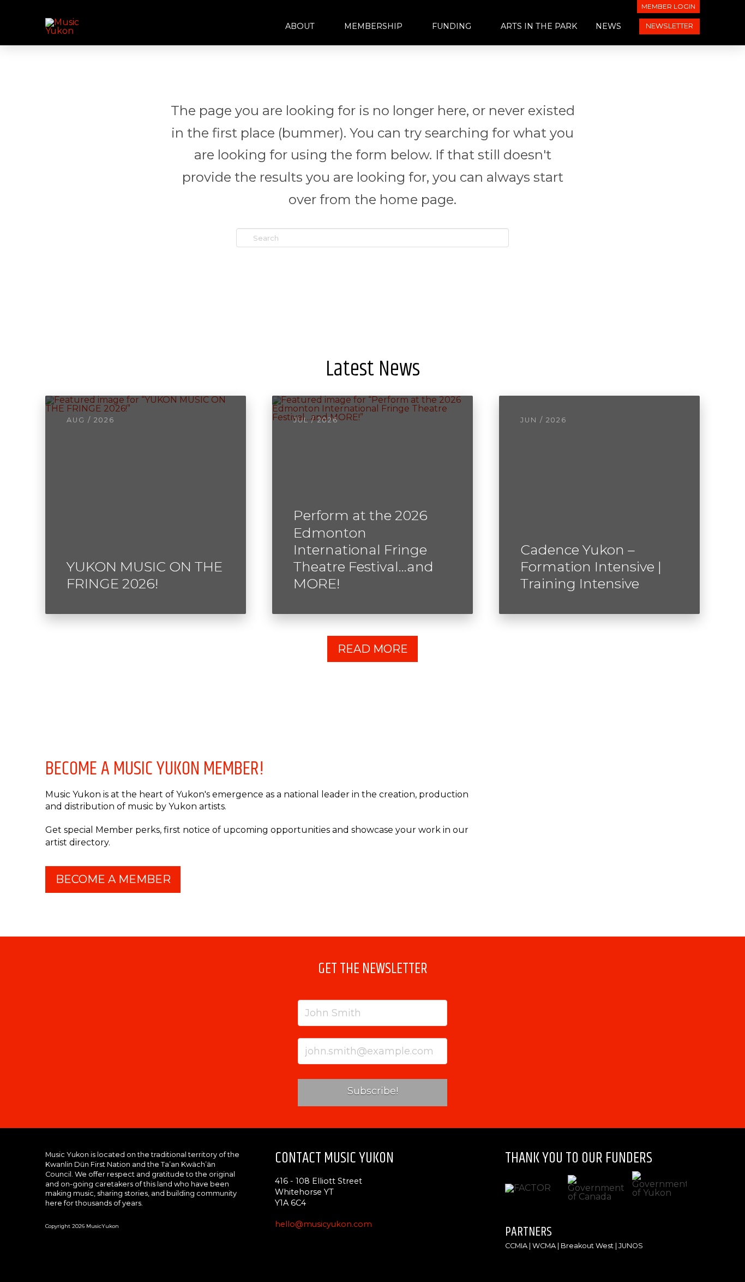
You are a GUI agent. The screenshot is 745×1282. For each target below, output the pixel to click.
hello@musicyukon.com (323, 1224)
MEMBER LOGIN (668, 6)
